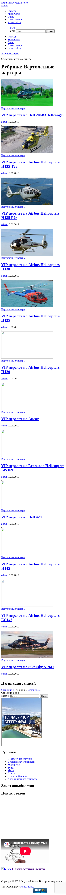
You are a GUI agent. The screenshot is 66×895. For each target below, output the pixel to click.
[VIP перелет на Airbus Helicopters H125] (27, 306)
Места (11, 770)
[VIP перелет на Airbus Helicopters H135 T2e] (27, 152)
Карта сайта (14, 22)
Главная (12, 11)
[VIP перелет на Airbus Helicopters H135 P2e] (27, 203)
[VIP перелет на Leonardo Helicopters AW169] (27, 456)
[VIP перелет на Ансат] (27, 409)
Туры (10, 767)
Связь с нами (15, 19)
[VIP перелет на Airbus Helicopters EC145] (27, 605)
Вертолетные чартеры (13, 108)
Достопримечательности (21, 761)
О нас (11, 16)
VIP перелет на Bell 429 (21, 517)
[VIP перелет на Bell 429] (27, 507)
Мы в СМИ (14, 13)
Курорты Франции (18, 776)
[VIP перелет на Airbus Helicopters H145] (27, 554)
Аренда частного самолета (22, 779)
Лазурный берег (10, 53)
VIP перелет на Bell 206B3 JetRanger (32, 115)
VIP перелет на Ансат (20, 419)
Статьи (11, 773)
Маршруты (14, 764)
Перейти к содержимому (14, 2)
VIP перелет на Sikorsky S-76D (27, 667)
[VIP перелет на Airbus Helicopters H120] (27, 357)
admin (4, 121)
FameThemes (27, 886)
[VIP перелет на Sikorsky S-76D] (27, 657)
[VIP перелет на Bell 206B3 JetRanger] (27, 105)
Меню (4, 5)
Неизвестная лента (28, 869)
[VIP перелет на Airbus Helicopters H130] (27, 255)
